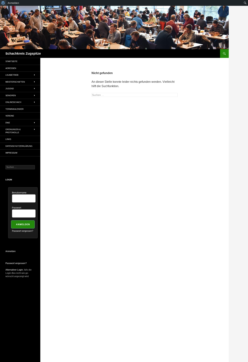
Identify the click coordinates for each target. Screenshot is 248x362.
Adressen (10, 68)
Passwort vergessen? (22, 231)
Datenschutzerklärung (18, 146)
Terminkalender (14, 109)
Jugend (9, 88)
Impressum (11, 153)
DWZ (7, 123)
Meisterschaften (15, 82)
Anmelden (10, 251)
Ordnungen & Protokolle (13, 131)
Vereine (9, 116)
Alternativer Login (14, 270)
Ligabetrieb (11, 75)
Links (8, 139)
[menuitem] (3, 3)
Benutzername (19, 192)
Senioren (10, 95)
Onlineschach (13, 102)
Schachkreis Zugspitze (23, 53)
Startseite (11, 61)
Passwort (16, 207)
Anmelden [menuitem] (13, 2)
